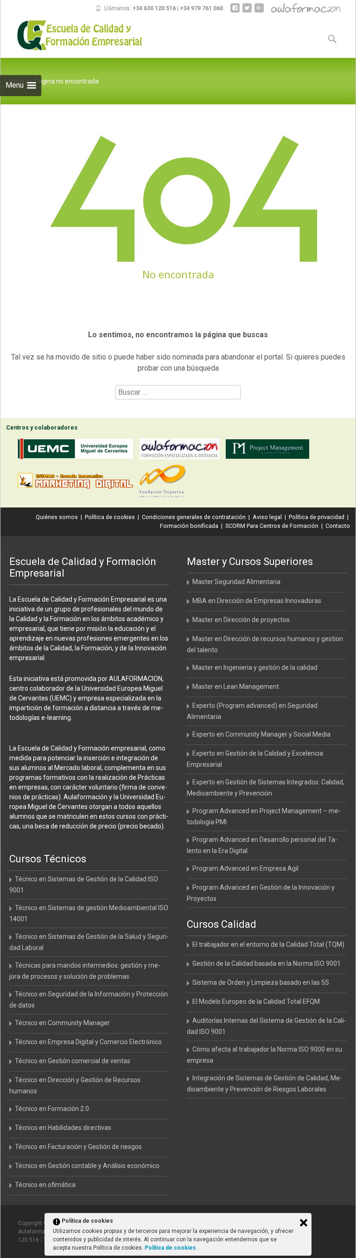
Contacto (337, 525)
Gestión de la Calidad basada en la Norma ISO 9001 (266, 963)
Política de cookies (110, 516)
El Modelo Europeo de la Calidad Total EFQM (256, 1001)
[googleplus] (259, 11)
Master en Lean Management (235, 686)
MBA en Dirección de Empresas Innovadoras (256, 600)
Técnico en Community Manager (62, 1023)
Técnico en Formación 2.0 (52, 1108)
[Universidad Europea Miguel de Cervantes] (77, 450)
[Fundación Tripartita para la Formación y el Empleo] (165, 482)
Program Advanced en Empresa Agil (245, 868)
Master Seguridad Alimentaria (236, 581)
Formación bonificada (189, 525)
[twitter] (247, 11)
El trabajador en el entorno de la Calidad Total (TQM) (268, 944)
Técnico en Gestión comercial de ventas (72, 1061)
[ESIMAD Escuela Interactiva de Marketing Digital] (77, 482)
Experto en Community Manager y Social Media (261, 734)
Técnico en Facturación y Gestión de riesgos (78, 1146)
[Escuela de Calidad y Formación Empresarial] (72, 35)
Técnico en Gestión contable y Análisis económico (87, 1165)
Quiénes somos (57, 516)
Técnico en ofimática (45, 1184)
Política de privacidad (316, 516)
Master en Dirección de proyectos (241, 619)
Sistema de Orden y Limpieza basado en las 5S (260, 982)
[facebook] (235, 11)
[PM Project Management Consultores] (270, 450)
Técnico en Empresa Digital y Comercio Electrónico (88, 1042)
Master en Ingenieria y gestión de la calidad (255, 667)
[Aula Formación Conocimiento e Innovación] (181, 450)
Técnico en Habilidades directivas (63, 1127)
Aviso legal (267, 516)
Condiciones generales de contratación (194, 516)
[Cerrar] (303, 1222)
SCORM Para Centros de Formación (271, 525)
